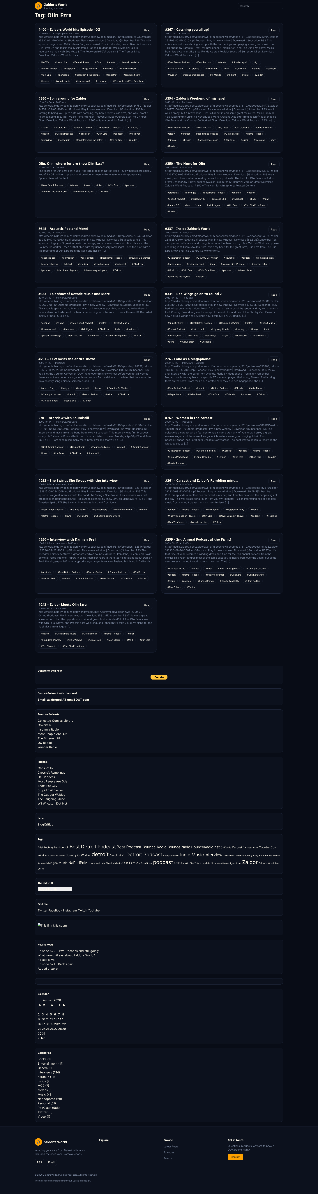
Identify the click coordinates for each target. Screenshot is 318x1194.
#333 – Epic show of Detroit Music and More (74, 294)
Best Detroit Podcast (93, 846)
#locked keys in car (207, 140)
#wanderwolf (83, 81)
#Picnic (171, 581)
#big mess (223, 127)
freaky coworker (171, 855)
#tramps (45, 81)
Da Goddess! (47, 777)
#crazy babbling (49, 264)
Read (147, 30)
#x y (273, 140)
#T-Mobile (215, 74)
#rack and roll (75, 335)
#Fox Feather (212, 509)
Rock (177, 863)
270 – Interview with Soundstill (63, 418)
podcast (163, 862)
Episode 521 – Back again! (56, 964)
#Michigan (86, 329)
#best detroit (86, 257)
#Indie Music (174, 264)
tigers (232, 863)
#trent (245, 74)
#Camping (133, 127)
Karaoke (263, 855)
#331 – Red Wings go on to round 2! (193, 294)
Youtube (94, 910)
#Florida (238, 388)
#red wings (210, 335)
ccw (255, 847)
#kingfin (187, 140)
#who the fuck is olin (83, 191)
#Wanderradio (63, 81)
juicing (254, 855)
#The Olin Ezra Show (254, 205)
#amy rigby (190, 192)
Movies (43, 1090)
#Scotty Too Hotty (229, 581)
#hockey (240, 329)
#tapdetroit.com (131, 74)
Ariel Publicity (45, 847)
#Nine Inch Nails (127, 68)
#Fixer (131, 633)
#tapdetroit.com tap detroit (89, 140)
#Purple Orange (206, 581)
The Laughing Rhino (51, 799)
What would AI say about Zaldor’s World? (66, 955)
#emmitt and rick (130, 62)
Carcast (237, 847)
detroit (100, 854)
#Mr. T (130, 640)
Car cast (247, 847)
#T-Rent (231, 74)
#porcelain (63, 74)
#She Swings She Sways (107, 515)
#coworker (229, 257)
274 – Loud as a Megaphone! (188, 359)
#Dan (98, 62)
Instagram (70, 910)
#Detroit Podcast (64, 133)
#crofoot (185, 133)
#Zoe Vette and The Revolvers (128, 81)
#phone (256, 68)
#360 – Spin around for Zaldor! (62, 98)
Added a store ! (48, 968)
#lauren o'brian (193, 205)
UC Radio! (45, 743)
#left (266, 329)
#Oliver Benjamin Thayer (231, 515)
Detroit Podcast (144, 854)
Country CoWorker (78, 855)
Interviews (61, 297)
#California (139, 572)
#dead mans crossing (207, 133)
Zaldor (250, 862)
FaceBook (55, 910)
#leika (108, 394)
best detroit (61, 847)
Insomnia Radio (48, 729)
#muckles (108, 68)
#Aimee (195, 568)
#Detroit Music (232, 133)
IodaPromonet (243, 855)
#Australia (46, 572)
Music (63, 863)
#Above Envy (48, 388)
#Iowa (44, 453)
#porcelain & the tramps (87, 74)
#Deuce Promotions (177, 457)
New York (96, 863)
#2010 (44, 127)
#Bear (209, 568)
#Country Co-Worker (139, 257)
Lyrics (42, 1081)
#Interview (69, 329)
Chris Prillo (45, 768)
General (60, 167)
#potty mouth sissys (51, 335)
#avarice (45, 323)
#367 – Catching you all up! (187, 29)
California (226, 847)
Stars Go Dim (187, 863)
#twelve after (187, 341)
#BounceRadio (77, 447)
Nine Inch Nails (113, 863)
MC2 (41, 1085)
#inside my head (195, 264)
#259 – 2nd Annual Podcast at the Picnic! (198, 539)
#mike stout (211, 68)
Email (51, 1162)
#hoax (253, 198)
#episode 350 (219, 198)
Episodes (168, 1152)
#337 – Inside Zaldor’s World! (188, 228)
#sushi (244, 140)
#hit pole (171, 140)
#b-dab (60, 323)
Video (42, 1116)
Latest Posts (170, 1146)
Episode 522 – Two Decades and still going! (68, 951)
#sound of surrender (193, 74)
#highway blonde (220, 329)
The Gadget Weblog (52, 794)
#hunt (265, 198)
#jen (212, 264)
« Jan (41, 1038)
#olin (226, 68)
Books (42, 1059)
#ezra (87, 185)
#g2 (257, 62)
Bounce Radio (154, 847)
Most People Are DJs (52, 734)
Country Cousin (56, 855)
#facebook (237, 198)
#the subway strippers (95, 270)
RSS (39, 1162)
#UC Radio (205, 341)
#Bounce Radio (78, 509)
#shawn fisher (245, 270)
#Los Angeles (174, 335)
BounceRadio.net (205, 847)
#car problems (241, 127)
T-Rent (198, 863)
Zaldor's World (266, 863)
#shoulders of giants (67, 270)
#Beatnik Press (81, 62)
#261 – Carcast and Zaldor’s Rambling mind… (201, 480)
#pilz (117, 329)
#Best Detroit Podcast (178, 62)
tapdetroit (207, 863)
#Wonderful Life (198, 522)
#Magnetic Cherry (234, 509)
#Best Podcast (203, 62)
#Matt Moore (113, 640)
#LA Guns (59, 453)
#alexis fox (173, 192)
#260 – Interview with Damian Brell (67, 539)
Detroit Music (117, 855)
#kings (254, 329)
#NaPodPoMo (195, 394)
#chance (236, 192)
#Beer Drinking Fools (229, 568)
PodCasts (74, 33)
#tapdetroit (111, 74)
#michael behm (259, 264)
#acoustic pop (48, 257)
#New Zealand (107, 578)
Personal (44, 1103)
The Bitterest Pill (49, 738)
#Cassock (227, 450)
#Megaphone (174, 394)
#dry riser (83, 264)
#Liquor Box (94, 640)
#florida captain (240, 62)
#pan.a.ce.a (70, 400)
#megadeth (69, 68)
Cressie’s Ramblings (51, 772)
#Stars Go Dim (252, 581)
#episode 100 (198, 198)
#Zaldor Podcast (176, 463)
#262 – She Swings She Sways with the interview (78, 480)
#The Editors (174, 587)
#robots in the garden (116, 335)
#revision (172, 74)
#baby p (65, 388)
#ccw (98, 388)
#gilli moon (84, 133)
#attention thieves (83, 127)
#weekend (259, 140)
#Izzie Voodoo (74, 640)
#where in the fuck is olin (54, 191)
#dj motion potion (265, 257)
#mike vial (120, 264)
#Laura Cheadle (202, 457)
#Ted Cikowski (48, 646)
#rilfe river (134, 133)
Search (167, 1158)
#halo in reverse (49, 68)
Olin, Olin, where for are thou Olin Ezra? (71, 163)
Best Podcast (129, 846)
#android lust (60, 127)
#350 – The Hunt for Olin (185, 163)
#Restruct (271, 515)
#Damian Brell (48, 578)
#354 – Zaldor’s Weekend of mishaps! (195, 98)
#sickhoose (241, 335)
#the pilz (138, 335)
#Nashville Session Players (181, 515)
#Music (171, 270)
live (270, 855)
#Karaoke (194, 68)
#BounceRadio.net (100, 447)
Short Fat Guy (47, 786)
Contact (235, 1156)
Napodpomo (61, 33)
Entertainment (47, 1063)
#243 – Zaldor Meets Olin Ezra (62, 604)
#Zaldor (259, 74)
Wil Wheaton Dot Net (52, 803)
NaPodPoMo (79, 862)
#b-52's (45, 62)
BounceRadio (178, 847)
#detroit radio (198, 329)
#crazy (171, 133)
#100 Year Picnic (176, 568)
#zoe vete (101, 81)
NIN (103, 863)
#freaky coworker (215, 574)
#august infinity (175, 323)
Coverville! (45, 725)
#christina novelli (264, 127)
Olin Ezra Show (144, 863)
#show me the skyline (178, 276)
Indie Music (192, 854)
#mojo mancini (89, 68)
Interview (213, 854)
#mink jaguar (213, 205)
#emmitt (111, 62)
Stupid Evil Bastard (51, 790)
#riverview (46, 140)
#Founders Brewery (51, 640)
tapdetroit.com (221, 863)
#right (225, 335)
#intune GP (173, 205)
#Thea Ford (255, 457)
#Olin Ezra (46, 74)
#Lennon (221, 457)
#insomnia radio (49, 329)
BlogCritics (45, 824)
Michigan (52, 863)
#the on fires (115, 140)
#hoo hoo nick (101, 264)
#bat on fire (61, 62)
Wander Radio (47, 747)
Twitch (82, 910)
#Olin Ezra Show (206, 270)
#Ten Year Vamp (175, 522)
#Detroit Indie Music (65, 633)
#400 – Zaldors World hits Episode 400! (69, 29)
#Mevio (254, 509)
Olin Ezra (128, 863)
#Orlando (230, 394)
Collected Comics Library (55, 720)
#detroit (222, 62)
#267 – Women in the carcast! (189, 418)
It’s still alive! (46, 960)
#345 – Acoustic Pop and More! (63, 228)
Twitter (42, 910)
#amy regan (68, 257)
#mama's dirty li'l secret (233, 264)
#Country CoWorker (229, 323)
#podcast (271, 68)
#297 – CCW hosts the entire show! (66, 359)
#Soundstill (93, 453)
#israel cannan (175, 68)
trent (238, 863)
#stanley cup (259, 335)
